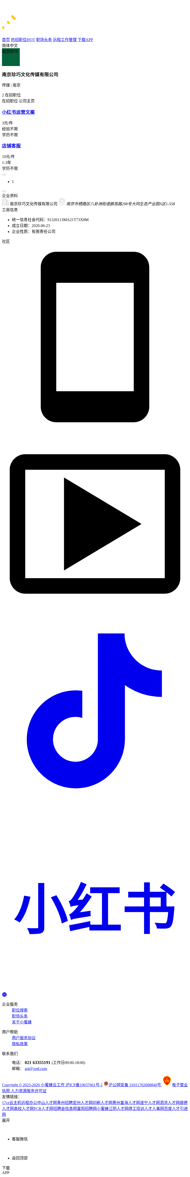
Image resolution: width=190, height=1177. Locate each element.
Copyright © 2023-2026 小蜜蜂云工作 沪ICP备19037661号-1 (52, 1085)
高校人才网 (24, 1109)
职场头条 (20, 1016)
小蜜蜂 (103, 1109)
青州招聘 (65, 1103)
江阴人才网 (118, 1109)
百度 (168, 1109)
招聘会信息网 (65, 1109)
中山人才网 (47, 1103)
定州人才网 (83, 1103)
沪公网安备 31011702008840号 (135, 1085)
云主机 (15, 1103)
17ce (5, 1103)
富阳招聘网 (87, 1109)
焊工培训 (136, 1109)
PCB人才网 (43, 1109)
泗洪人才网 (170, 1103)
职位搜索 (20, 1010)
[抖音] (95, 802)
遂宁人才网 (150, 1103)
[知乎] (4, 994)
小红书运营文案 (18, 112)
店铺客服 (11, 145)
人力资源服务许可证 (29, 1091)
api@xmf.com (36, 1068)
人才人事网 (154, 1109)
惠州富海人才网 (126, 1103)
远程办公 (29, 1103)
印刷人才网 (102, 1103)
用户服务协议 (24, 1038)
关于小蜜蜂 (22, 1022)
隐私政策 (20, 1044)
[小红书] (95, 989)
